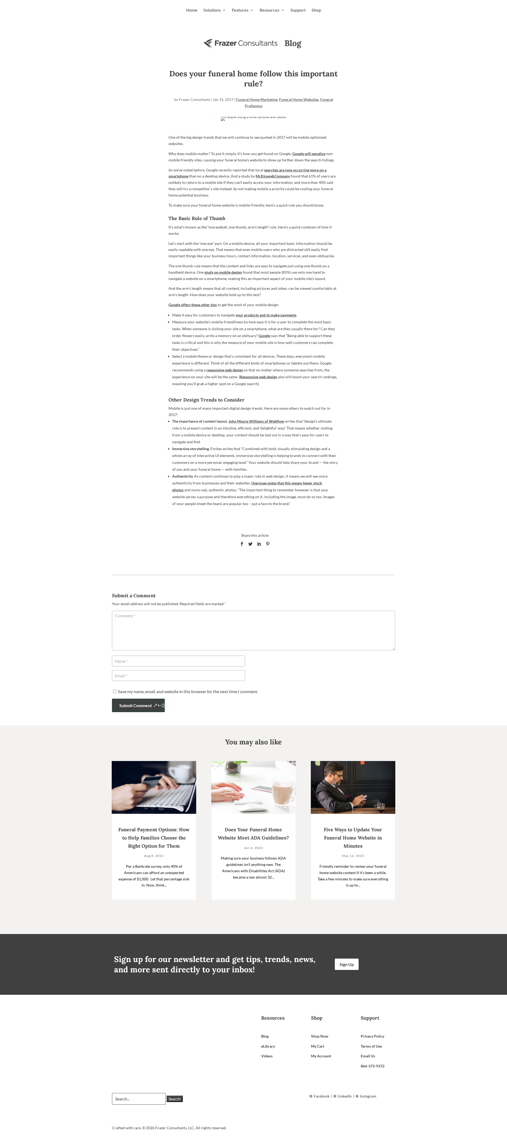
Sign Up (347, 964)
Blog (265, 1036)
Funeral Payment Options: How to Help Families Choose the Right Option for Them (154, 838)
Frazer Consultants (194, 99)
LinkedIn (345, 1096)
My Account (321, 1056)
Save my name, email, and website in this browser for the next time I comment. (188, 691)
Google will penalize (308, 153)
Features (240, 9)
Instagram (368, 1096)
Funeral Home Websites (299, 99)
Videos (267, 1056)
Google (264, 335)
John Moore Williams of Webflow (256, 421)
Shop (316, 9)
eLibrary (268, 1046)
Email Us (368, 1056)
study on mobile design (223, 272)
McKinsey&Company (273, 176)
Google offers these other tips (192, 304)
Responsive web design (258, 377)
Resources (269, 9)
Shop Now (319, 1036)
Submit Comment (135, 705)
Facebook (322, 1096)
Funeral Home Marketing (257, 99)
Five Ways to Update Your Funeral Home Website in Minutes (353, 838)
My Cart (317, 1046)
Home (192, 9)
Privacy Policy (372, 1036)
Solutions (212, 9)
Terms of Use (371, 1046)
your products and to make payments (266, 315)
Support (298, 9)
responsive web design (224, 370)
